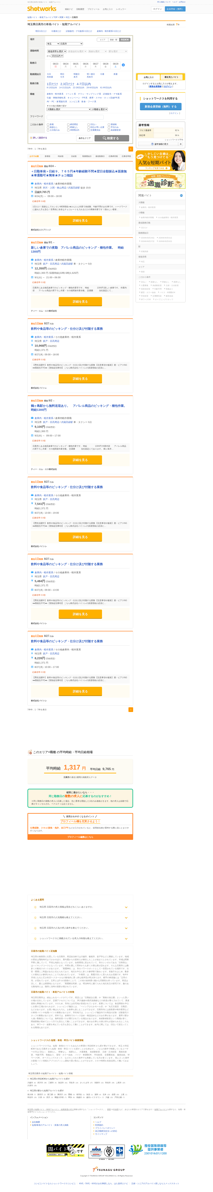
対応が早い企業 (97, 127)
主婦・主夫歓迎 (172, 285)
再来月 (90, 77)
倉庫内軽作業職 (147, 217)
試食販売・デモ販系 (112, 94)
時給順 (60, 156)
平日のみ (115, 127)
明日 (62, 74)
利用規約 (99, 1125)
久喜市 (30, 1085)
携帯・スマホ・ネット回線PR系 (104, 98)
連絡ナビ (69, 9)
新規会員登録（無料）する (161, 106)
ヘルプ (98, 1122)
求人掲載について (164, 2)
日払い (93, 124)
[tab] (149, 77)
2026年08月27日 (147, 241)
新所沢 (40, 1094)
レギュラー (121, 9)
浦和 (96, 1094)
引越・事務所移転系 (56, 98)
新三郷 (50, 1094)
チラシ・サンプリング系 (89, 94)
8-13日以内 (52, 87)
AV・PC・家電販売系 (57, 101)
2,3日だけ (67, 84)
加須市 (61, 1083)
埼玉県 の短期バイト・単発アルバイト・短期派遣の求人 (50, 1109)
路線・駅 (113, 40)
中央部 (116, 1109)
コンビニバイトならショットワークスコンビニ (55, 1183)
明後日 (77, 74)
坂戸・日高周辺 (51, 263)
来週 (115, 74)
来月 (76, 77)
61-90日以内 (105, 87)
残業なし (177, 282)
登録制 (114, 124)
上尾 (122, 1094)
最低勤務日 (100, 156)
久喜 (40, 1097)
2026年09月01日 (165, 238)
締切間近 (74, 124)
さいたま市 (84, 1083)
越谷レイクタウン (93, 1097)
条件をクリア (85, 138)
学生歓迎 (144, 296)
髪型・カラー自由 (148, 292)
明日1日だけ (41, 31)
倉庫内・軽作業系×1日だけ (109, 31)
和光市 (108, 1083)
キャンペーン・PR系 (77, 98)
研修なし (74, 127)
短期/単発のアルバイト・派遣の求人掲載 (50, 1125)
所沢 (48, 1097)
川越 (107, 1097)
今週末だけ (56, 31)
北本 (104, 1094)
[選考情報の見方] (160, 144)
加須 (88, 1094)
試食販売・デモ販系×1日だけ (79, 31)
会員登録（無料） (175, 9)
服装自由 (169, 296)
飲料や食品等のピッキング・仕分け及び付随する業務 (67, 328)
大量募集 (144, 285)
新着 (52, 124)
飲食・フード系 (89, 101)
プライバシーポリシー (105, 1128)
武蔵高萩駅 (74, 187)
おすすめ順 (34, 156)
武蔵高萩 (144, 251)
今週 (102, 74)
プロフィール (94, 9)
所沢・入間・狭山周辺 (54, 187)
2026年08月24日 (147, 238)
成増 (113, 1094)
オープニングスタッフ (164, 299)
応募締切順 (113, 156)
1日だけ (52, 84)
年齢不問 (158, 289)
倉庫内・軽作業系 (55, 94)
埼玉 (143, 262)
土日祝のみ (55, 130)
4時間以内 (74, 130)
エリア (102, 40)
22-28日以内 (78, 87)
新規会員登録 (155, 86)
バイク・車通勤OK (167, 292)
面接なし (54, 127)
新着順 (47, 156)
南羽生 (79, 1094)
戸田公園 (118, 1097)
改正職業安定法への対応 (106, 1131)
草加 (70, 1097)
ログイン (157, 9)
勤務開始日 (87, 156)
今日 (49, 74)
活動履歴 (80, 9)
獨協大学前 (59, 1097)
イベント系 (71, 94)
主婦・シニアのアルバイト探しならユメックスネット (155, 1183)
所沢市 (40, 1083)
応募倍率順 (126, 156)
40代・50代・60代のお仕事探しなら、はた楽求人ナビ (103, 1183)
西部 (143, 272)
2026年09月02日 (165, 241)
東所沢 (60, 1094)
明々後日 (91, 74)
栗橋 (70, 1094)
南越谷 (79, 1097)
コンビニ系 (74, 101)
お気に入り (108, 9)
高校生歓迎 (145, 289)
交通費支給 (95, 130)
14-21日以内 (65, 87)
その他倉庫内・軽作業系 (168, 217)
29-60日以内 (92, 87)
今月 (62, 77)
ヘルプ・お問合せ (179, 2)
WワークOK (146, 299)
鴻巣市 (97, 1083)
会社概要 (36, 1122)
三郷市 (51, 1083)
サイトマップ (101, 1134)
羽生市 (72, 1083)
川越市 (30, 1083)
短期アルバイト (160, 1109)
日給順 (74, 156)
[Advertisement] (80, 727)
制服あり (169, 289)
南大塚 (30, 1094)
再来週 (50, 77)
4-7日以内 (84, 84)
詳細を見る (80, 220)
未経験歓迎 (116, 130)
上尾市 (118, 1083)
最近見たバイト (172, 77)
